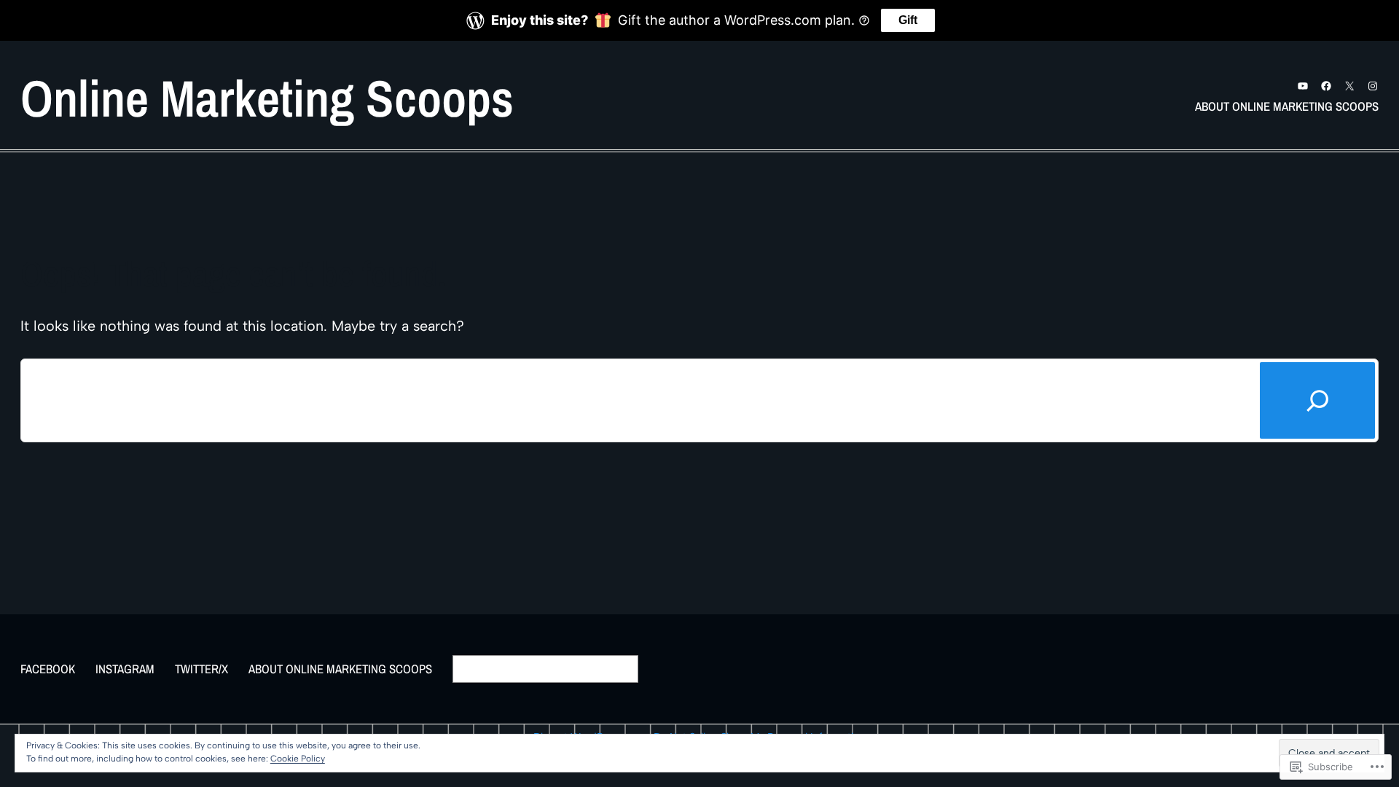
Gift (907, 20)
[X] (1349, 86)
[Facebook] (1326, 86)
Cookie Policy (297, 758)
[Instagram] (1373, 86)
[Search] (1317, 400)
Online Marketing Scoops (267, 98)
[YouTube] (1303, 86)
